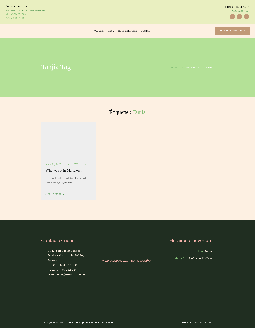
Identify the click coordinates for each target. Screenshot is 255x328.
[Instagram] (239, 16)
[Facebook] (232, 16)
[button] (206, 31)
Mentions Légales (192, 322)
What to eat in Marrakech (64, 170)
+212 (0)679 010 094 (16, 18)
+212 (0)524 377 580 (16, 14)
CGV (208, 322)
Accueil (176, 67)
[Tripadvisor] (246, 16)
